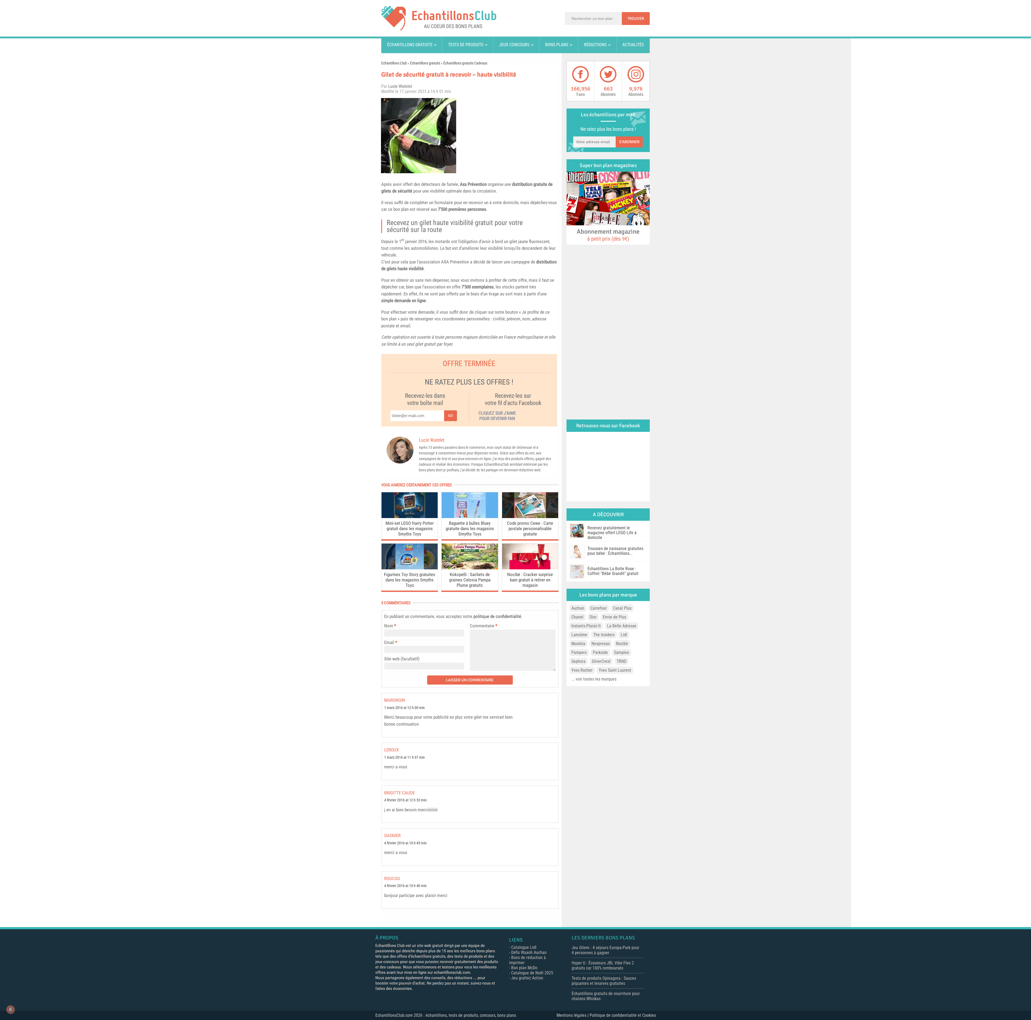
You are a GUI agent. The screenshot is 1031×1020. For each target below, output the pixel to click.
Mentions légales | (573, 1015)
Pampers (579, 652)
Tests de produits (465, 44)
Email (389, 642)
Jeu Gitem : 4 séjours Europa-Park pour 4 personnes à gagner (605, 950)
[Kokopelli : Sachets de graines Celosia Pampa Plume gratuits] (470, 567)
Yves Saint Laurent (615, 670)
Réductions (595, 44)
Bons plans (556, 44)
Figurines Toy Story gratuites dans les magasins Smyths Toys (409, 580)
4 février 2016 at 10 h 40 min (405, 886)
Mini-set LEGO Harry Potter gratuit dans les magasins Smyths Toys (410, 528)
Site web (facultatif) (401, 658)
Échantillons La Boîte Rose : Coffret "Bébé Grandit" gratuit (612, 571)
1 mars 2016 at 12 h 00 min (404, 708)
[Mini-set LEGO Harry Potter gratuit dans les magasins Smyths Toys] (410, 516)
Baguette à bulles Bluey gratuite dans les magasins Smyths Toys (470, 528)
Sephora (578, 661)
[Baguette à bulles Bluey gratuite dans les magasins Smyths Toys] (470, 516)
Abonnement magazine (608, 234)
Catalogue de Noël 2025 (532, 972)
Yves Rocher (582, 670)
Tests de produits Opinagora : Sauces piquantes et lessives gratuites (604, 981)
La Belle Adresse (621, 625)
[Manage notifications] (10, 1009)
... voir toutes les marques (593, 679)
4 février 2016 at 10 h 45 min (405, 843)
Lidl (624, 634)
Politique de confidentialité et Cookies (623, 1015)
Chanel (577, 617)
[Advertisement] (509, 135)
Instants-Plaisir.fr (586, 625)
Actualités (633, 44)
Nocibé (622, 643)
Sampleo (621, 652)
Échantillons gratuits (409, 44)
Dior (593, 617)
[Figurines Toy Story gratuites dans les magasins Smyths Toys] (410, 567)
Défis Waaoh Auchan (529, 952)
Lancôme (579, 634)
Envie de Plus (614, 617)
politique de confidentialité (497, 616)
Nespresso (600, 643)
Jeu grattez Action (527, 978)
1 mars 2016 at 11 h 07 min (404, 757)
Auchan (577, 608)
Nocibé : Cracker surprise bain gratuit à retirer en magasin (530, 580)
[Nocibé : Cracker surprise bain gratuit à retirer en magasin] (530, 567)
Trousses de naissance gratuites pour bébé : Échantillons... (615, 551)
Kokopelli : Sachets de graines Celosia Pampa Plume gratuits (470, 580)
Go (450, 415)
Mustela (578, 643)
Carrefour (598, 608)
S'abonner (629, 141)
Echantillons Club (394, 63)
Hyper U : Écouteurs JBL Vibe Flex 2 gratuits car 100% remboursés (603, 965)
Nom (388, 625)
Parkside (600, 652)
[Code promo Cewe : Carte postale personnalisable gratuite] (530, 516)
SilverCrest (601, 661)
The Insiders (604, 634)
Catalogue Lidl (523, 947)
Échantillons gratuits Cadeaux (465, 63)
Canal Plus (622, 608)
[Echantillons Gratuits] (438, 28)
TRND (621, 661)
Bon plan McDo (524, 967)
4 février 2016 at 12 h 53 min (405, 800)
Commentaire (483, 625)
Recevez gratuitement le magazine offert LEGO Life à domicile (612, 532)
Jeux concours (514, 44)
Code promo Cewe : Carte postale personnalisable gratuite (530, 528)
